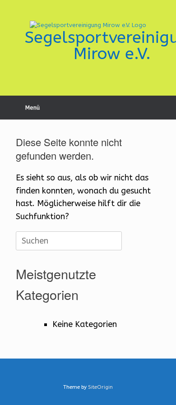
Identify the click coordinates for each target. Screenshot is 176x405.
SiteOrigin (100, 387)
